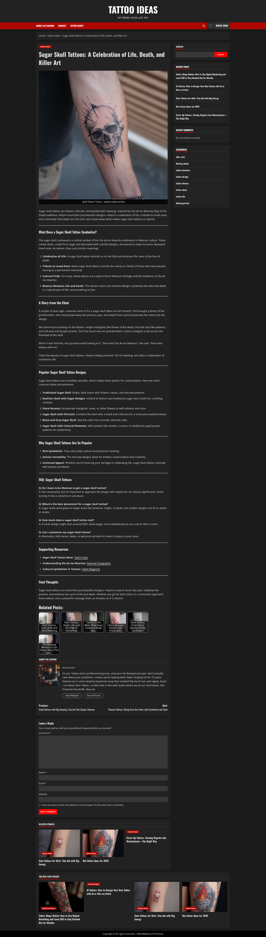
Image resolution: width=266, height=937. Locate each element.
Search (179, 46)
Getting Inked (182, 163)
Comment (45, 733)
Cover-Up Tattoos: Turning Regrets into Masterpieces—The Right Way (146, 839)
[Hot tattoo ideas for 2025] (103, 843)
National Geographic (99, 563)
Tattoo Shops (76, 25)
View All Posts (94, 695)
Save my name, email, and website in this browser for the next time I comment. (83, 805)
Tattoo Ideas (133, 9)
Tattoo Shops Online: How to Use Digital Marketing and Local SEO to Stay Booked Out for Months (201, 76)
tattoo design (182, 176)
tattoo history (182, 183)
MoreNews (143, 933)
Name (43, 772)
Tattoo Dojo (81, 557)
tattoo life (180, 196)
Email (42, 783)
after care (180, 157)
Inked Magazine (91, 569)
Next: (138, 707)
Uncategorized (182, 203)
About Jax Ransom (45, 25)
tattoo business (183, 170)
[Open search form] (204, 26)
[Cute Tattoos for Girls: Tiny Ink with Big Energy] (59, 843)
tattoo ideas (45, 46)
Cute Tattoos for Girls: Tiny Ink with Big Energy (59, 862)
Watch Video (222, 25)
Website (43, 794)
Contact (62, 25)
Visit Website (72, 695)
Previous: (67, 707)
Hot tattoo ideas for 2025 (96, 861)
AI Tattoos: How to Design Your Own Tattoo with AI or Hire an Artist (108, 891)
